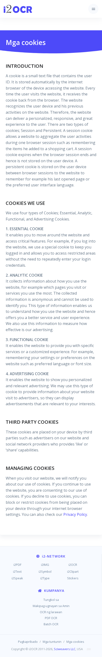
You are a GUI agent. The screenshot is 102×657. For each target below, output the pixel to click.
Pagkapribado (28, 641)
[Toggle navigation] (93, 9)
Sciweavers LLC (64, 649)
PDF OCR (51, 618)
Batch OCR (51, 624)
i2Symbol (45, 571)
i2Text (17, 571)
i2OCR (73, 564)
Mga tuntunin (52, 641)
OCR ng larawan (51, 612)
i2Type (45, 578)
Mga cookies (75, 641)
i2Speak (17, 578)
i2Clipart (73, 571)
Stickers (73, 578)
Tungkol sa (51, 600)
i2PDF (17, 564)
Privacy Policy (75, 514)
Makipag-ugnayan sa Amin (51, 606)
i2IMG (45, 564)
